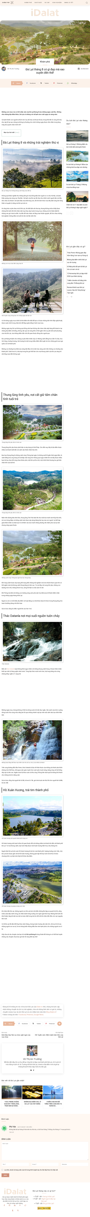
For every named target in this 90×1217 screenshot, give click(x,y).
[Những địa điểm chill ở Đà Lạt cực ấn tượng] (32, 1092)
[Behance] (31, 1069)
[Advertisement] (32, 373)
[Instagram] (9, 1205)
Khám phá (45, 61)
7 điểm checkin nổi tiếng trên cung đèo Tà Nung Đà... (53, 1104)
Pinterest (30, 1015)
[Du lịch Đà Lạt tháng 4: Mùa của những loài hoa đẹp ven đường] (77, 156)
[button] (87, 3)
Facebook (22, 1015)
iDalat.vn (39, 1007)
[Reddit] (25, 1205)
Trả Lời (11, 1132)
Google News (38, 1015)
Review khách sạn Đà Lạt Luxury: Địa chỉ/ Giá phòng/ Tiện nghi (76, 290)
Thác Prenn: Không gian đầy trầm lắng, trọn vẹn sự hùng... (11, 1104)
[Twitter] (18, 1211)
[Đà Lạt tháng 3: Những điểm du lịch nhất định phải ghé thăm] (77, 135)
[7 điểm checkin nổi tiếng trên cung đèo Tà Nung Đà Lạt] (53, 1092)
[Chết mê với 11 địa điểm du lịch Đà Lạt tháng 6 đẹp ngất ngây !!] (77, 196)
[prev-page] (67, 213)
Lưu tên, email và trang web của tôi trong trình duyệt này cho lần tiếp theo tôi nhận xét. (31, 1170)
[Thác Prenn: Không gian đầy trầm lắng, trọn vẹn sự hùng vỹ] (12, 1092)
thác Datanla (10, 669)
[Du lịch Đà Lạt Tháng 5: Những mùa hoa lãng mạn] (77, 176)
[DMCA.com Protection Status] (44, 1209)
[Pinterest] (20, 1205)
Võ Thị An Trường (13, 69)
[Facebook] (33, 1069)
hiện (17, 132)
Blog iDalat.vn (51, 1012)
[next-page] (71, 213)
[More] (59, 1023)
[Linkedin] (15, 1205)
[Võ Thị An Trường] (4, 69)
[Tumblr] (13, 1211)
